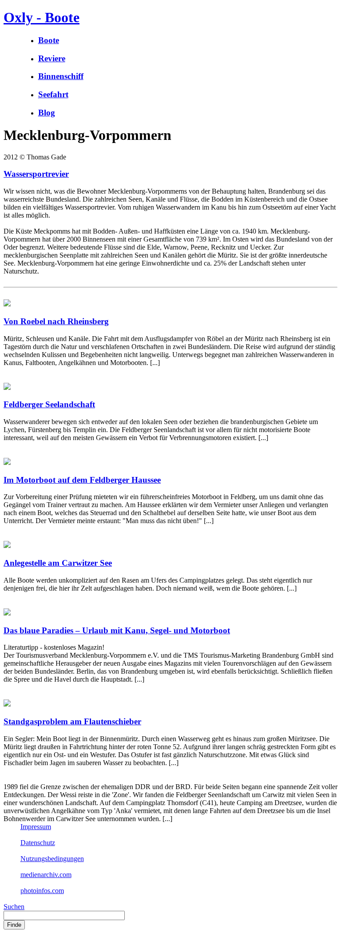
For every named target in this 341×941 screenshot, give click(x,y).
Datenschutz (37, 842)
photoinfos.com (42, 890)
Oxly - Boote (41, 17)
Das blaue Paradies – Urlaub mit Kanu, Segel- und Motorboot (117, 630)
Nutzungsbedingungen (52, 858)
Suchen (14, 906)
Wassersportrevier (36, 174)
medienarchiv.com (45, 874)
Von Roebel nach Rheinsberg (56, 321)
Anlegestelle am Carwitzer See (58, 563)
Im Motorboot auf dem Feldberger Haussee (82, 479)
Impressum (35, 826)
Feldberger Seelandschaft (49, 404)
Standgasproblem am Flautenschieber (72, 721)
